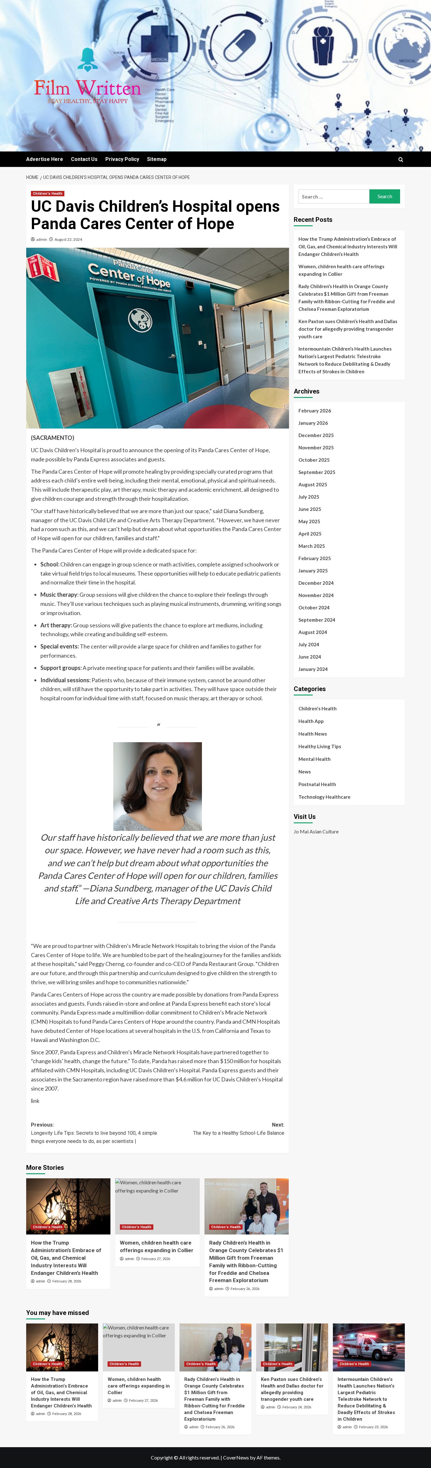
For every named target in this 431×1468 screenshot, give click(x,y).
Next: (238, 1129)
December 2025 (316, 435)
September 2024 (316, 620)
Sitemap (157, 159)
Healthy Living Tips (319, 746)
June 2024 (309, 657)
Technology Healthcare (324, 797)
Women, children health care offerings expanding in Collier (341, 270)
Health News (312, 734)
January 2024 (313, 669)
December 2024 (316, 583)
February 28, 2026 (66, 1281)
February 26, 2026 (245, 1289)
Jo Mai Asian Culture (316, 831)
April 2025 (310, 533)
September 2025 (316, 472)
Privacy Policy (122, 159)
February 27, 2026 (155, 1259)
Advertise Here (44, 159)
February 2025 (314, 558)
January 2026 (313, 423)
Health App (311, 721)
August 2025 (312, 484)
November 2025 (316, 447)
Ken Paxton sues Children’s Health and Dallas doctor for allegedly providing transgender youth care (347, 328)
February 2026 (314, 410)
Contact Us (84, 159)
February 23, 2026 (373, 1427)
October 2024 (314, 607)
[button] (401, 159)
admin (41, 239)
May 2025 (309, 521)
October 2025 (314, 460)
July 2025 (308, 497)
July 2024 (308, 644)
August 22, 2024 (68, 239)
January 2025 (313, 570)
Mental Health (314, 759)
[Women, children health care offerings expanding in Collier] (157, 1206)
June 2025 (309, 509)
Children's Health (47, 194)
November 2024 (316, 595)
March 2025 (311, 546)
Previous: (94, 1133)
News (304, 771)
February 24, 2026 (296, 1407)
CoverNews (236, 1457)
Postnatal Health (317, 784)
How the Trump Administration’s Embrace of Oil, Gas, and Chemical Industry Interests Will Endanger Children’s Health (66, 1258)
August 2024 (312, 632)
